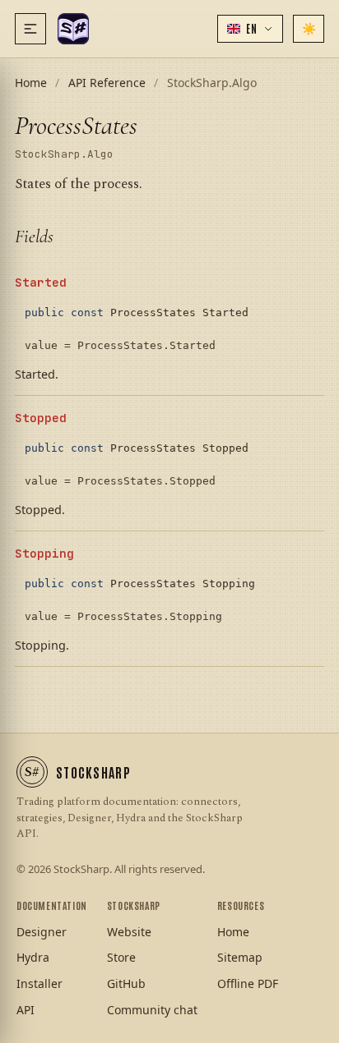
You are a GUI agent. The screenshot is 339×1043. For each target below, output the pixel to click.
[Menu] (30, 28)
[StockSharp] (73, 28)
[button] (250, 29)
